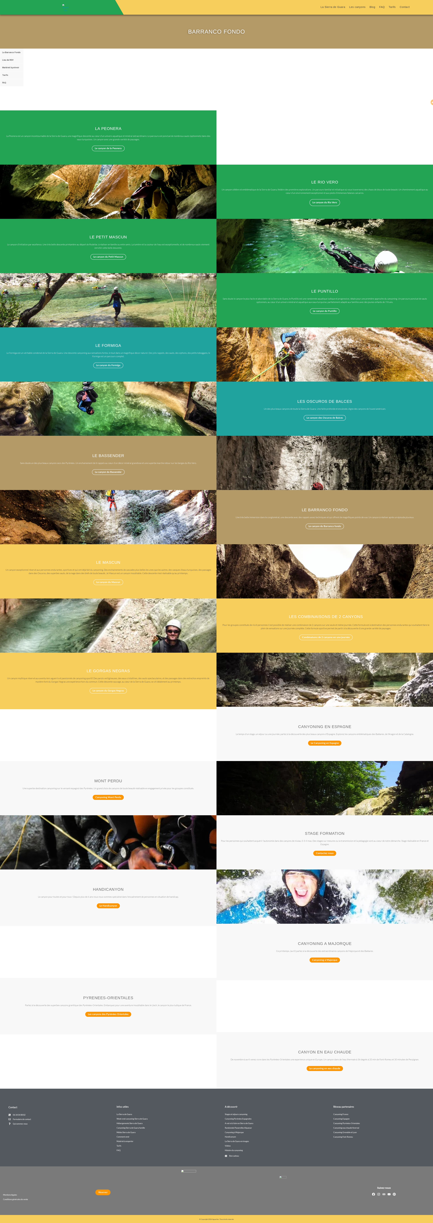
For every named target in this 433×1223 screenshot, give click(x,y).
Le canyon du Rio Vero (324, 202)
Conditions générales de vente (15, 1199)
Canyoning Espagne (341, 1119)
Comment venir (123, 1137)
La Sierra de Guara (333, 7)
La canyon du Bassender (108, 472)
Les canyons (357, 7)
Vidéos (228, 1146)
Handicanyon (230, 1137)
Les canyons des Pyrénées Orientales (108, 1014)
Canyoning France (340, 1114)
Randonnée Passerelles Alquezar (238, 1128)
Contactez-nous (325, 853)
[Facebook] (373, 1194)
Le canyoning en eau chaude (324, 1068)
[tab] (12, 52)
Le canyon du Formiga (108, 365)
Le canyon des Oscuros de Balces (325, 418)
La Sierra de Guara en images (237, 1141)
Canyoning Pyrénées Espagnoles (238, 1119)
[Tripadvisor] (383, 1194)
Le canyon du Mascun (108, 582)
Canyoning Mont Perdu (108, 797)
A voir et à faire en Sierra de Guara (239, 1123)
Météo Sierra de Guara (126, 1132)
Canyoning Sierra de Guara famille (131, 1128)
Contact (405, 7)
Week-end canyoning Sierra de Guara (132, 1119)
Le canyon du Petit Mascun (108, 257)
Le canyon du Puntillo (325, 311)
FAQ (382, 7)
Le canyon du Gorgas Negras (108, 691)
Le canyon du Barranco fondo (325, 526)
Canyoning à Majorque (324, 960)
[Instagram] (378, 1194)
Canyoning (338, 1137)
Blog (372, 7)
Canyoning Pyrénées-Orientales (346, 1123)
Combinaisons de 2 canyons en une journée (326, 637)
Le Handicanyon (108, 906)
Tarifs (392, 7)
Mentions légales (10, 1195)
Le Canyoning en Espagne (325, 743)
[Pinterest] (394, 1194)
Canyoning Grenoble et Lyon (345, 1132)
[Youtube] (389, 1194)
